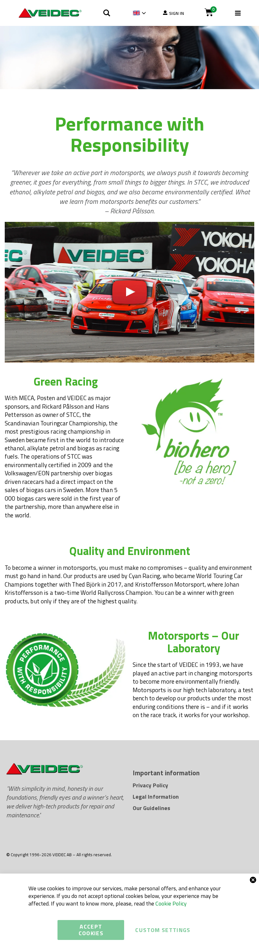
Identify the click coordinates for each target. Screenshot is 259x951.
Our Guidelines (151, 808)
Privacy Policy (150, 785)
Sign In (176, 13)
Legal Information (156, 796)
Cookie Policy (171, 903)
